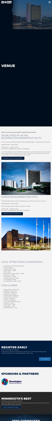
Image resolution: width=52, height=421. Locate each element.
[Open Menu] (49, 2)
